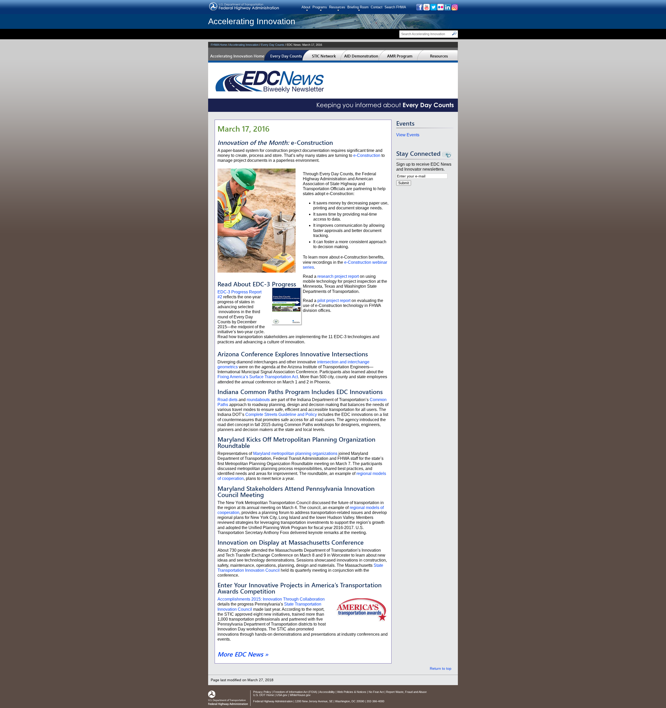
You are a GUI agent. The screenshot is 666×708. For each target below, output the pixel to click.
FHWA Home (219, 44)
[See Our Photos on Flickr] (440, 9)
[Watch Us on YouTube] (426, 9)
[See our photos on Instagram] (454, 9)
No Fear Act (376, 691)
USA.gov (281, 695)
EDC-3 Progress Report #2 (239, 294)
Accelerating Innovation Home (237, 56)
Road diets (227, 399)
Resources (337, 7)
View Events (407, 135)
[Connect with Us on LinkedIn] (447, 9)
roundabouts (258, 399)
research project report (338, 276)
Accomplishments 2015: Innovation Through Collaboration (271, 599)
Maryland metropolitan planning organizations (295, 453)
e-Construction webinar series (345, 264)
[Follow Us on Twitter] (433, 9)
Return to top (440, 669)
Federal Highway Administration (273, 701)
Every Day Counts (272, 44)
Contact (376, 7)
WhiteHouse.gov (300, 695)
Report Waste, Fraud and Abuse (406, 691)
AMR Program (399, 56)
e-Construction (366, 155)
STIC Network (324, 56)
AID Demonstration (361, 56)
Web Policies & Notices (351, 691)
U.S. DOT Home (263, 695)
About (306, 7)
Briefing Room (358, 7)
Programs (319, 7)
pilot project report (333, 300)
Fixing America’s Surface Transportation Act (257, 377)
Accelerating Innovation (251, 21)
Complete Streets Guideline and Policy (281, 414)
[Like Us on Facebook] (419, 9)
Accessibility (327, 691)
